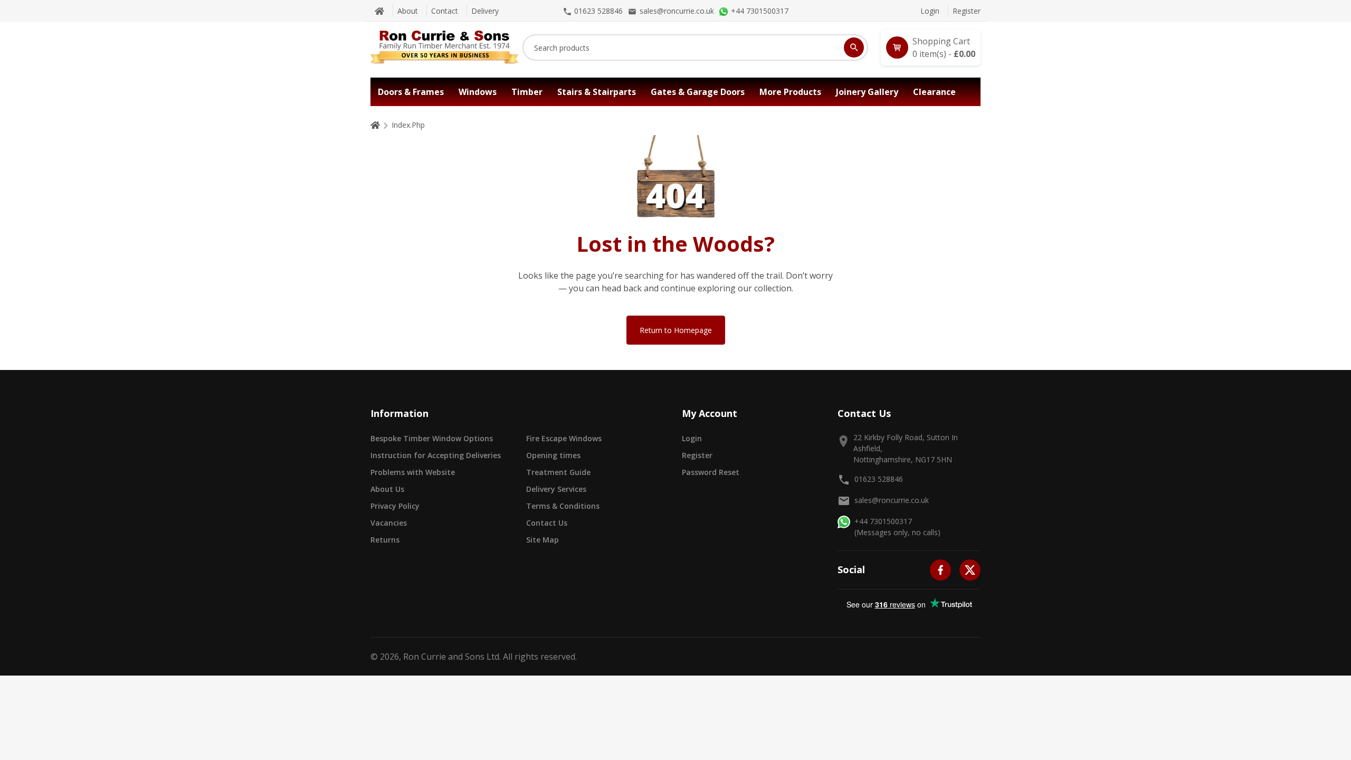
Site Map (542, 540)
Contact (444, 11)
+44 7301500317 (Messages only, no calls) (897, 526)
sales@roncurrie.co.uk (891, 500)
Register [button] (697, 455)
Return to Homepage (676, 330)
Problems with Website (412, 472)
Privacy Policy (395, 506)
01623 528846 (878, 479)
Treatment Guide (558, 472)
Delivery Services (556, 489)
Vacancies (388, 523)
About (407, 11)
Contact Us (546, 523)
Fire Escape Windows (564, 438)
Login (929, 11)
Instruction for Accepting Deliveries (435, 455)
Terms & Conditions (563, 506)
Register (967, 11)
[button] (931, 47)
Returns (384, 540)
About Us (387, 489)
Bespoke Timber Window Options (431, 438)
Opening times (553, 455)
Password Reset (710, 472)
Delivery (485, 11)
